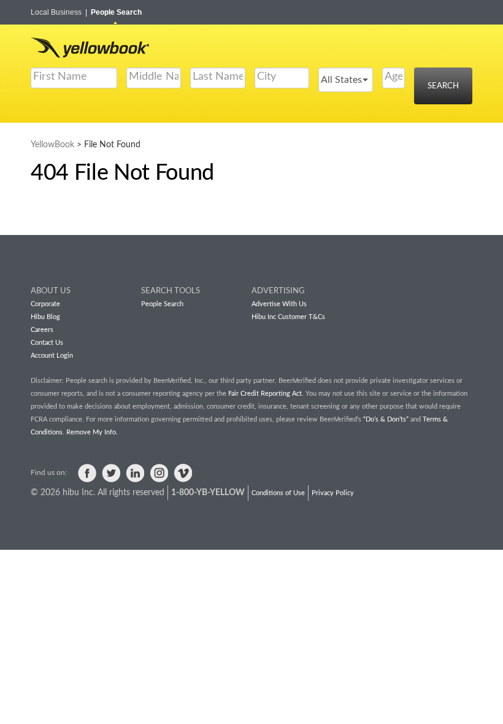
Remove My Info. (92, 432)
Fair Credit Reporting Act (265, 393)
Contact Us (47, 342)
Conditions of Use (278, 493)
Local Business (59, 12)
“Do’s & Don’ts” (386, 419)
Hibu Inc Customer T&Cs (288, 317)
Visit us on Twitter (111, 473)
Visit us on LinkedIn (135, 473)
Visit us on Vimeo (183, 473)
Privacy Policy (333, 493)
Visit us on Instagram (159, 473)
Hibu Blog (45, 317)
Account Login (52, 355)
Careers (42, 329)
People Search (116, 12)
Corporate (45, 304)
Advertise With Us (279, 304)
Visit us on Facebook (87, 473)
